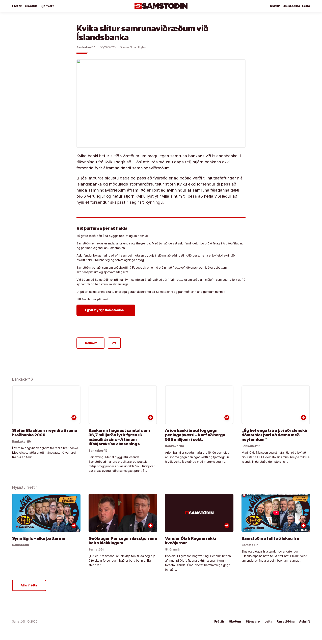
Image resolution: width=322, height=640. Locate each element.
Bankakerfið (85, 47)
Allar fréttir (29, 585)
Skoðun (31, 6)
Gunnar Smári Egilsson (134, 47)
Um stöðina (291, 6)
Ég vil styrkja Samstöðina (106, 310)
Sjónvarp (47, 6)
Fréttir (17, 6)
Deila (91, 343)
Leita (306, 6)
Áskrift (275, 6)
